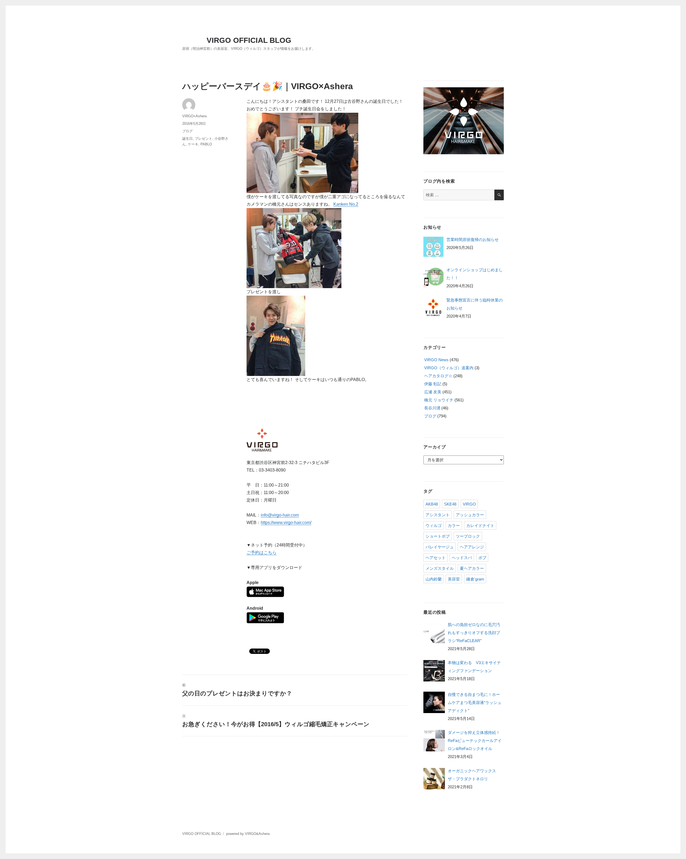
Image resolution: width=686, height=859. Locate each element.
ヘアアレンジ (472, 547)
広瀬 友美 (432, 392)
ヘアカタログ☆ (438, 376)
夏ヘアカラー (472, 568)
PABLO (206, 144)
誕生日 (187, 139)
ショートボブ (438, 536)
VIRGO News (436, 359)
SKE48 (450, 504)
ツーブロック (468, 536)
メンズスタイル (440, 568)
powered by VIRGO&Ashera (248, 834)
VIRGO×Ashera (194, 116)
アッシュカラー (470, 515)
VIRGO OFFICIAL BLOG (249, 40)
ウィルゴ (434, 525)
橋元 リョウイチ (438, 400)
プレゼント (203, 139)
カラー (454, 525)
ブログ (187, 131)
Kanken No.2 (345, 204)
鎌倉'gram (475, 579)
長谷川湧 (432, 408)
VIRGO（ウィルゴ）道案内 (449, 368)
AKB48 (432, 504)
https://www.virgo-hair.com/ (286, 522)
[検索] (499, 195)
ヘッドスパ (462, 557)
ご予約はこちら (262, 552)
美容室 (454, 579)
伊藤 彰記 (432, 384)
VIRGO (469, 504)
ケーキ (193, 144)
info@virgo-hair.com (280, 515)
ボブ (482, 557)
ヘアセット (436, 557)
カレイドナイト (480, 525)
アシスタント (438, 515)
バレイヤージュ (440, 547)
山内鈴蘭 (434, 579)
